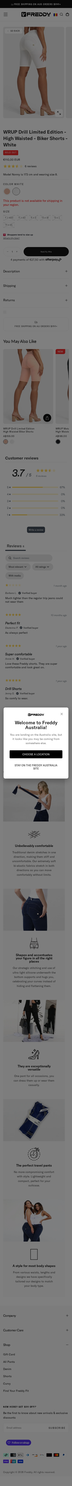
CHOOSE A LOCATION (36, 754)
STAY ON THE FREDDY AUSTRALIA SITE (36, 767)
